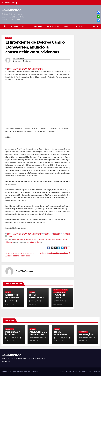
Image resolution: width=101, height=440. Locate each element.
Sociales (38, 26)
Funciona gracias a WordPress (10, 371)
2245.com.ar (11, 10)
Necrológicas (53, 26)
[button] (94, 26)
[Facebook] (99, 12)
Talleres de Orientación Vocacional (54, 253)
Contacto (78, 26)
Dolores (14, 26)
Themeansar (34, 371)
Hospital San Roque (59, 292)
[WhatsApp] (99, 16)
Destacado (57, 289)
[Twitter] (99, 20)
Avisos (67, 26)
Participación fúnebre (12, 333)
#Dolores (28, 61)
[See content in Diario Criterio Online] (24, 69)
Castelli (26, 26)
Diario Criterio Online (34, 242)
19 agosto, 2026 (13, 338)
